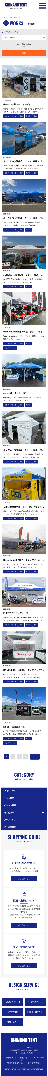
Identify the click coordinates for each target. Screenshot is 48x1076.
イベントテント (11, 791)
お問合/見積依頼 (34, 1063)
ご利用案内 (22, 1058)
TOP (5, 17)
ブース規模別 (10, 827)
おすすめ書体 (12, 1012)
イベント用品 (10, 805)
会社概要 (9, 1058)
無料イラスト (12, 1022)
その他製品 (9, 812)
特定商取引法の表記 (15, 1063)
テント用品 (9, 798)
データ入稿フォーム (35, 1002)
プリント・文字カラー (35, 1012)
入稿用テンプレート (13, 1002)
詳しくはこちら (24, 879)
